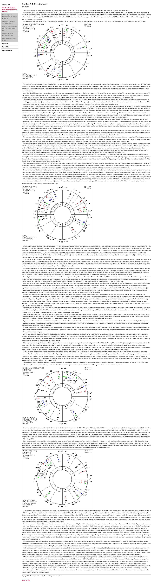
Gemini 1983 (6, 4)
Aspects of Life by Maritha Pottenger (7, 34)
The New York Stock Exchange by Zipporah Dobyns (9, 9)
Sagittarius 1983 (7, 50)
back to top (26, 580)
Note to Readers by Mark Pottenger (9, 39)
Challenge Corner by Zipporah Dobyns (8, 22)
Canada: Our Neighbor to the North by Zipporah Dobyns (9, 28)
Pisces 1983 (5, 43)
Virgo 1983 (5, 47)
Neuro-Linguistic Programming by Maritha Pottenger (9, 16)
